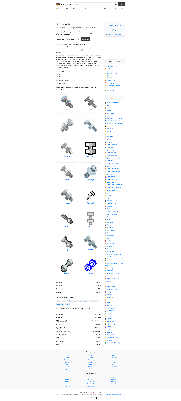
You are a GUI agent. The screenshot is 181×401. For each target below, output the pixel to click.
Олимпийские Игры (112, 273)
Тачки (108, 313)
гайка (69, 301)
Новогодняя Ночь (111, 270)
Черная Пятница (111, 335)
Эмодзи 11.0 (114, 379)
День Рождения (111, 155)
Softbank (67, 273)
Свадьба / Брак (110, 300)
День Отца (109, 182)
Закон (108, 198)
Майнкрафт (109, 243)
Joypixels (67, 203)
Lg (67, 250)
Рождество (109, 297)
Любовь (108, 241)
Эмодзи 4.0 (67, 379)
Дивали (108, 193)
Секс (107, 302)
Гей (107, 134)
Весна (108, 110)
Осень (108, 276)
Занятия (106, 8)
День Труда (109, 160)
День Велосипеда (111, 169)
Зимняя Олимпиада (112, 211)
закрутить (60, 304)
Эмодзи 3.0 (114, 377)
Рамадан (109, 292)
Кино (107, 225)
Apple (67, 109)
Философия (109, 321)
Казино (108, 219)
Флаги (123, 8)
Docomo (90, 366)
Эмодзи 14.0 (90, 384)
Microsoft (90, 156)
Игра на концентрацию (114, 34)
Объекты (111, 8)
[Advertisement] (90, 17)
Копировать (85, 38)
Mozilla (90, 250)
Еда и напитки (88, 8)
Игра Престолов (111, 214)
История (108, 217)
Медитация (109, 251)
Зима (107, 209)
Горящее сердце (111, 80)
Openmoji (90, 203)
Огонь (107, 88)
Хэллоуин (109, 332)
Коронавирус (110, 230)
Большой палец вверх (112, 85)
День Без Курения (111, 163)
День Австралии (111, 144)
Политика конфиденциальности (114, 394)
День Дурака (110, 174)
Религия (108, 294)
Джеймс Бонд (110, 190)
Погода (108, 284)
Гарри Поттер (110, 131)
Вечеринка (109, 113)
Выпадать (109, 126)
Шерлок (108, 340)
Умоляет (108, 78)
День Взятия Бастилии (113, 171)
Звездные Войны (111, 201)
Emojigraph (66, 4)
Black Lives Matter (111, 102)
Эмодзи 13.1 (67, 384)
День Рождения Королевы (114, 185)
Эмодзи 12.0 (67, 381)
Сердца (108, 305)
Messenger (90, 179)
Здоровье (109, 206)
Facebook (67, 133)
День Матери (110, 177)
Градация (109, 142)
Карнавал (109, 222)
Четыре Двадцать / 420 (113, 337)
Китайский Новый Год (112, 343)
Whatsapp (66, 179)
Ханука (108, 327)
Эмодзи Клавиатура (114, 25)
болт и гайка (93, 301)
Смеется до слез (111, 66)
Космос (108, 233)
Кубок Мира (109, 235)
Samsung (67, 156)
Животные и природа (78, 8)
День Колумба (110, 152)
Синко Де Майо (110, 308)
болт (58, 301)
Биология (109, 108)
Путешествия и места (98, 8)
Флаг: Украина (110, 90)
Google (90, 109)
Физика (108, 319)
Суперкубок (109, 311)
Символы (117, 8)
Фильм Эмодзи (110, 324)
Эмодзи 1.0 (67, 377)
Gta (107, 105)
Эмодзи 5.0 (90, 379)
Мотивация (109, 268)
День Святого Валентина (113, 187)
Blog (114, 30)
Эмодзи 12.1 (90, 381)
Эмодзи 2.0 (90, 377)
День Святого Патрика (113, 158)
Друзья (108, 195)
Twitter (90, 133)
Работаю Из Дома (111, 289)
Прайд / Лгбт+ (110, 286)
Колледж (109, 227)
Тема (114, 98)
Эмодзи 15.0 (114, 384)
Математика (110, 246)
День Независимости (112, 179)
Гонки (108, 139)
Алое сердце (109, 83)
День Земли (109, 147)
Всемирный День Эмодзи (113, 123)
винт (64, 301)
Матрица (109, 249)
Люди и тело (69, 8)
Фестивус (109, 316)
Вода (107, 116)
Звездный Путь (110, 203)
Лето (107, 238)
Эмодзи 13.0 (114, 381)
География (109, 136)
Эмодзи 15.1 (67, 386)
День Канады (110, 150)
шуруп (85, 301)
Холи (107, 329)
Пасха (108, 281)
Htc (90, 226)
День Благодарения (112, 166)
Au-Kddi (90, 273)
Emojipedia (67, 369)
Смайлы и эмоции (60, 8)
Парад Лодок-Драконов (113, 278)
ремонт (68, 304)
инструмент (77, 301)
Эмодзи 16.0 (90, 386)
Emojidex (67, 226)
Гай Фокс (109, 128)
